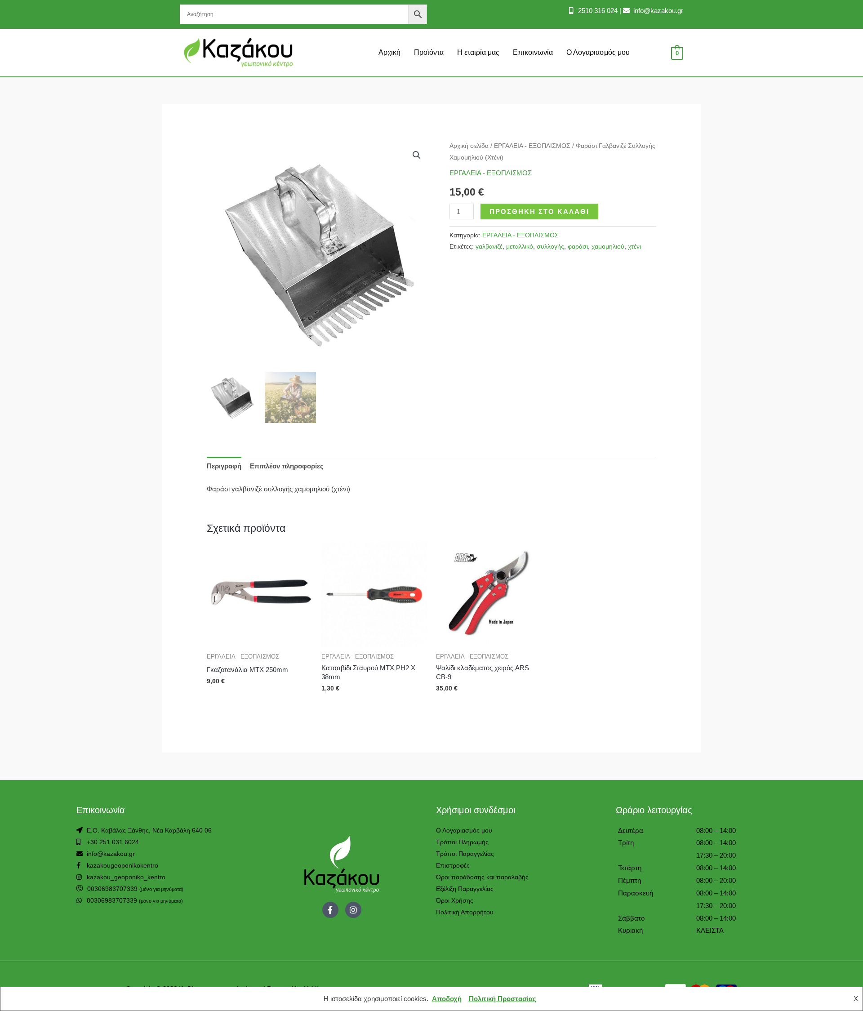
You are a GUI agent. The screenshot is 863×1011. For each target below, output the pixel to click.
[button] (417, 155)
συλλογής (550, 246)
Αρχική (389, 52)
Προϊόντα (429, 52)
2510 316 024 (597, 10)
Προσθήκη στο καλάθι (539, 211)
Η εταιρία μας (478, 52)
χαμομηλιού (608, 246)
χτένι (634, 246)
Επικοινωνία (533, 52)
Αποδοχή (447, 998)
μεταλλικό (519, 246)
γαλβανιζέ (489, 246)
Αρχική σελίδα (469, 146)
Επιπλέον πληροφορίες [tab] (287, 466)
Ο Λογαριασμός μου (598, 52)
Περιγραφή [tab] (224, 466)
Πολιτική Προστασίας (502, 998)
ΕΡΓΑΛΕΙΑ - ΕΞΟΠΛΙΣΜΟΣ (532, 146)
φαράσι (578, 246)
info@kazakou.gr (657, 10)
